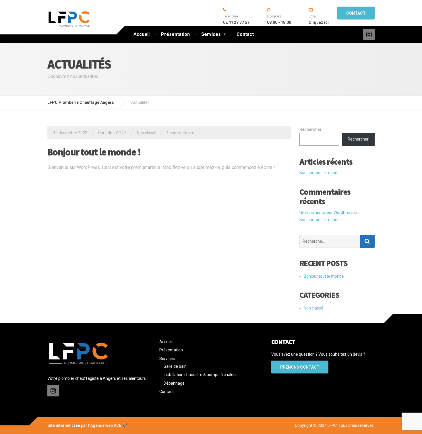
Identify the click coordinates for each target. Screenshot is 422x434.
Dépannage (174, 383)
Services (211, 34)
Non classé (146, 133)
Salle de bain (175, 366)
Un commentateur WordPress (326, 212)
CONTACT (356, 13)
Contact (245, 34)
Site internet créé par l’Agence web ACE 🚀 (87, 425)
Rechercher (310, 129)
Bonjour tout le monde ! (94, 152)
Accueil (141, 34)
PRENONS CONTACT (300, 367)
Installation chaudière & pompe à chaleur (200, 374)
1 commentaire (180, 133)
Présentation (175, 34)
